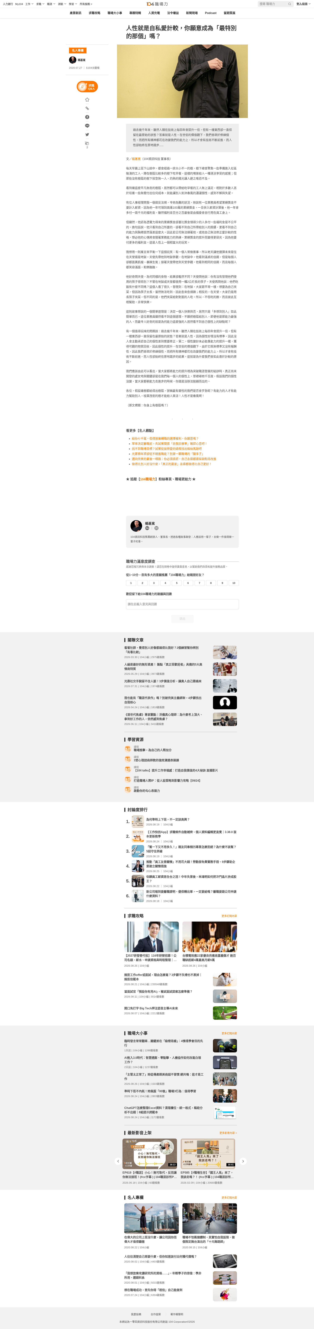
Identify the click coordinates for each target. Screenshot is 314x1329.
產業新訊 (75, 13)
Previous (118, 1161)
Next (243, 1161)
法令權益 (173, 13)
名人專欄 (78, 50)
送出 (182, 618)
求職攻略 (94, 13)
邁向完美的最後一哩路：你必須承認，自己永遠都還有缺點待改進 (174, 459)
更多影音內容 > (228, 1133)
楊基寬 (81, 60)
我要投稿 (136, 1314)
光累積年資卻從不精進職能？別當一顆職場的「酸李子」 (168, 453)
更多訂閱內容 (229, 916)
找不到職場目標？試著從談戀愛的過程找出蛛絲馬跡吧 (167, 448)
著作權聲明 (176, 1314)
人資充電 (154, 13)
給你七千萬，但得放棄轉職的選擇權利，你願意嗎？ (165, 438)
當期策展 (229, 13)
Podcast (210, 13)
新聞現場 (192, 13)
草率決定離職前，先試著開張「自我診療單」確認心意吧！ (170, 443)
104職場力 (147, 479)
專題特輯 (135, 13)
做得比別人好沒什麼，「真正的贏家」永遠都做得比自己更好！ (172, 464)
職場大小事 (115, 13)
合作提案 (156, 1314)
